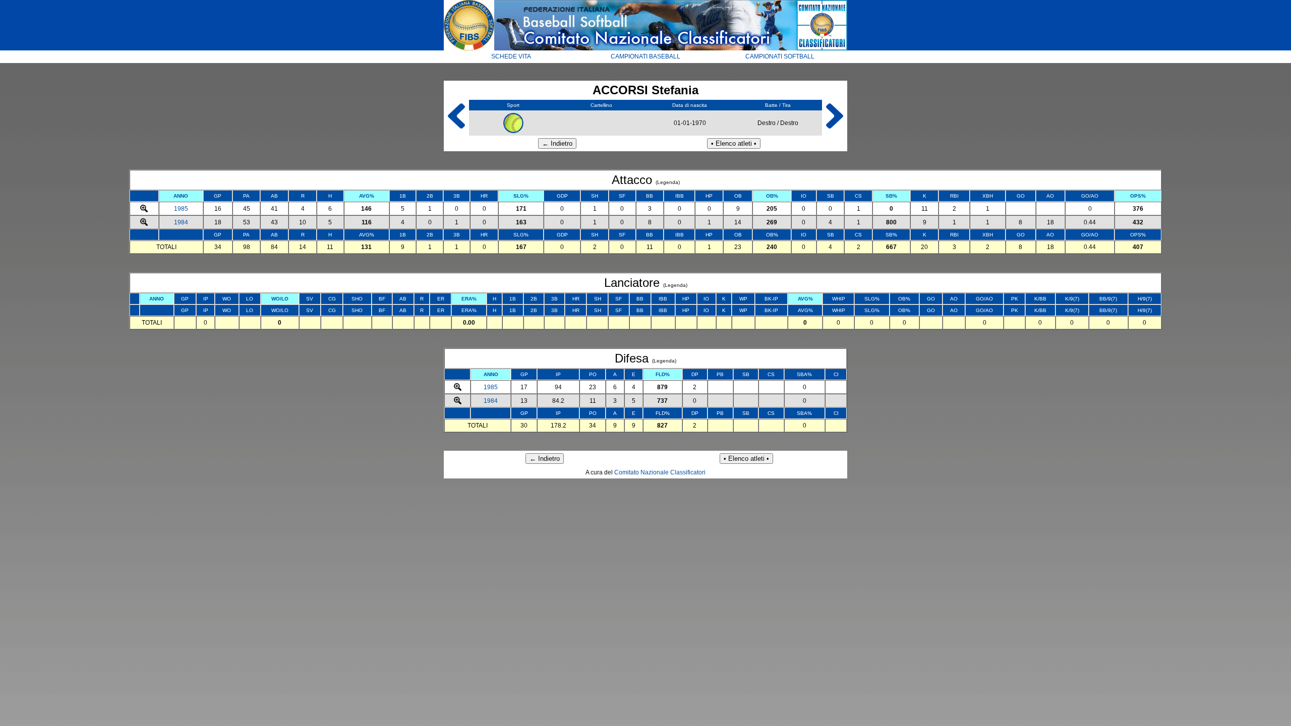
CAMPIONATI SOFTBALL (779, 56)
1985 (181, 208)
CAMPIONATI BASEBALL (645, 56)
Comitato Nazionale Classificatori (660, 472)
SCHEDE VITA (511, 56)
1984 (181, 222)
